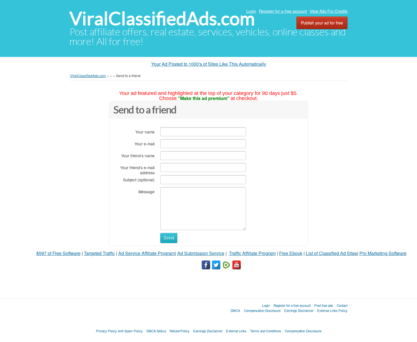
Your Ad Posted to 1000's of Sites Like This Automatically (208, 64)
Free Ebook (290, 253)
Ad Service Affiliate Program (146, 253)
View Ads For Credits (329, 11)
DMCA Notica (156, 331)
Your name (145, 131)
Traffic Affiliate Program (252, 253)
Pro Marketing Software (383, 253)
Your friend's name (138, 155)
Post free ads (323, 305)
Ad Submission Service (200, 253)
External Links (236, 331)
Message (146, 191)
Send (168, 237)
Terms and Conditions (265, 331)
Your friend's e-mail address (137, 170)
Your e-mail (144, 143)
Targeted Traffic (99, 253)
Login (251, 11)
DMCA (235, 310)
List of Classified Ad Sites (331, 253)
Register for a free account (283, 11)
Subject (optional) (139, 179)
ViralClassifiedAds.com (162, 18)
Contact (342, 305)
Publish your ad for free (322, 23)
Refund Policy (179, 331)
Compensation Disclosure (262, 310)
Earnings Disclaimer (298, 310)
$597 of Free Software (58, 253)
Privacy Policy (106, 331)
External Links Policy (332, 310)
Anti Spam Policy (130, 331)
